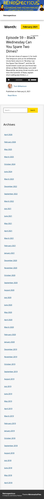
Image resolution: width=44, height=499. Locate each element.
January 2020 (9, 342)
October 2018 (9, 438)
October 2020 (9, 275)
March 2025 (9, 157)
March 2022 (9, 201)
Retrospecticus (9, 15)
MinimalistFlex (34, 494)
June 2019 (8, 394)
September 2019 (11, 371)
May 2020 (8, 312)
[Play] (9, 80)
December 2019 (10, 349)
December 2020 (10, 260)
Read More (12, 95)
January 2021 (9, 253)
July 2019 (7, 386)
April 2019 (8, 408)
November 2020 (10, 268)
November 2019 (10, 357)
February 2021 (10, 246)
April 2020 (8, 320)
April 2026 (8, 134)
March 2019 (9, 416)
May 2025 (8, 149)
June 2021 (8, 216)
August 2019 (9, 379)
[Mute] (29, 80)
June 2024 (8, 171)
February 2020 (10, 334)
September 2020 (11, 283)
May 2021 (8, 223)
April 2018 (8, 483)
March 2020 (9, 327)
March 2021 (9, 238)
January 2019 (9, 431)
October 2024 (9, 164)
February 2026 (10, 142)
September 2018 (11, 446)
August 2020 (9, 290)
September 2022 (11, 194)
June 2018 (8, 468)
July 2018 (7, 460)
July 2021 (7, 208)
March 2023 (9, 179)
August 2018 (9, 453)
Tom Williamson (20, 86)
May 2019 (8, 401)
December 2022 (10, 186)
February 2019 (10, 423)
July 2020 (7, 297)
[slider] (34, 80)
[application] (22, 80)
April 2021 (8, 231)
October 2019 (9, 364)
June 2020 (8, 305)
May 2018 (8, 475)
